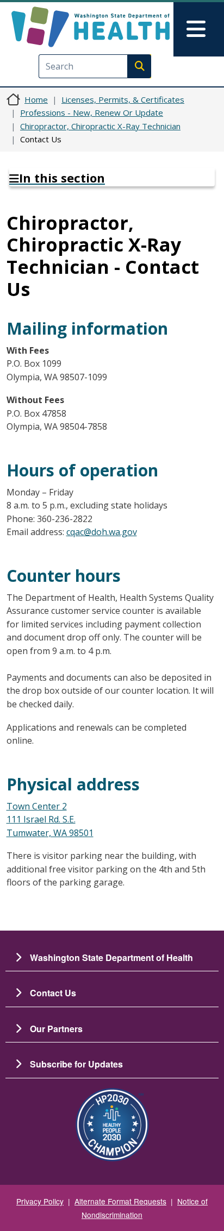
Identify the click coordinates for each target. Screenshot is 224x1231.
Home (36, 99)
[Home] (91, 27)
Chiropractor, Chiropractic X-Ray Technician (100, 126)
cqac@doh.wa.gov (101, 532)
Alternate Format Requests (120, 1201)
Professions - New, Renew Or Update (91, 112)
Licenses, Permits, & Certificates (122, 99)
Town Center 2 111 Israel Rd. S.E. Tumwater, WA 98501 (50, 819)
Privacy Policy (40, 1201)
